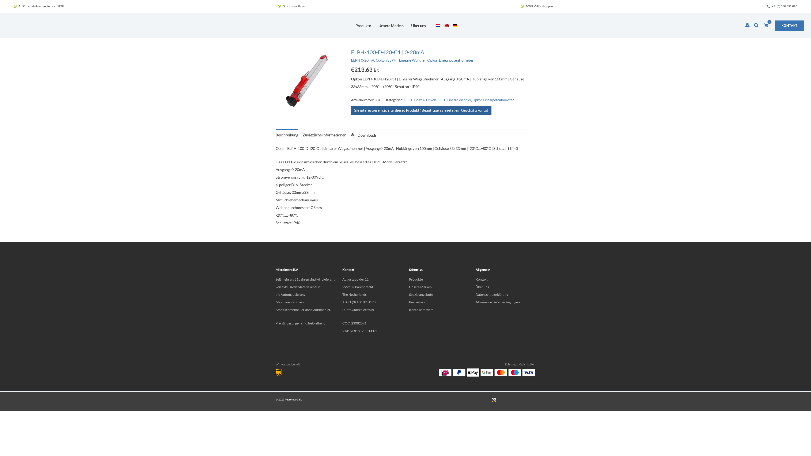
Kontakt (482, 279)
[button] (756, 25)
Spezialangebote (421, 294)
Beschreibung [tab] (287, 135)
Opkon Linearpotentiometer (450, 60)
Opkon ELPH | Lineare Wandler (401, 60)
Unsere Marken (420, 287)
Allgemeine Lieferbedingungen (498, 302)
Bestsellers (417, 302)
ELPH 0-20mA (362, 60)
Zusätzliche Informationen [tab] (324, 135)
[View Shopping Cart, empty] (766, 25)
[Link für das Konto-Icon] (747, 25)
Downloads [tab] (367, 135)
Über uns (482, 287)
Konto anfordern (421, 310)
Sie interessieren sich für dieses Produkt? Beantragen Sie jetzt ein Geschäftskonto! (421, 110)
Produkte (416, 279)
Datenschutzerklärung (492, 294)
